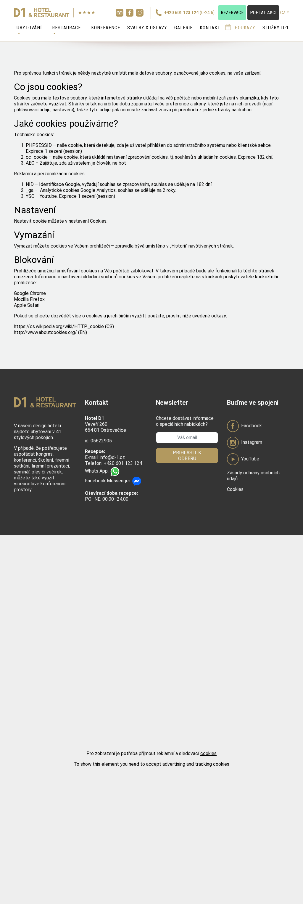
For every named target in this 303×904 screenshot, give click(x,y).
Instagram (251, 442)
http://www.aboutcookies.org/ (45, 332)
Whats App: (97, 471)
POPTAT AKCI (263, 12)
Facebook (251, 425)
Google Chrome (30, 293)
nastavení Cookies (88, 221)
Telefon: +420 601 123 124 (113, 463)
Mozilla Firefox (29, 299)
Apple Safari (26, 305)
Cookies (235, 489)
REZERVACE (232, 12)
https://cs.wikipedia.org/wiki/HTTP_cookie (59, 326)
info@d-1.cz (112, 457)
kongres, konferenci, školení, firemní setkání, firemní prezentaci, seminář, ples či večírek (42, 463)
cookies (208, 753)
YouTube (250, 459)
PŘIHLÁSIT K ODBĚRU (187, 455)
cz (283, 12)
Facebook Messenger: (108, 481)
